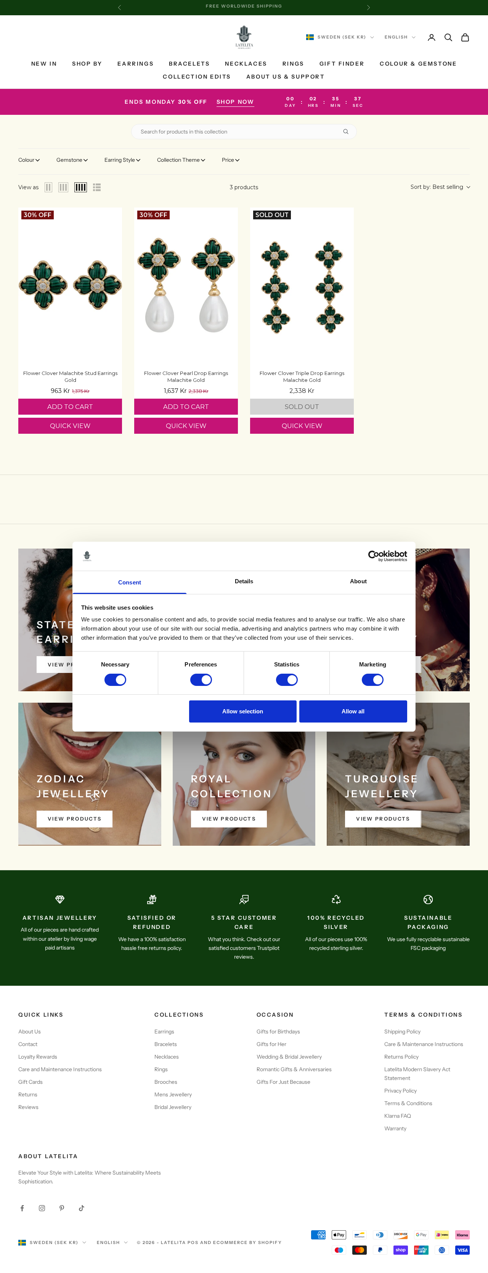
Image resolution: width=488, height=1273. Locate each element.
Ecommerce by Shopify (247, 1242)
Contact (27, 1044)
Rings (293, 63)
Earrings (135, 63)
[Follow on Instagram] (42, 1208)
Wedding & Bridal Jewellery (289, 1056)
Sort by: (437, 186)
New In (44, 63)
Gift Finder (342, 63)
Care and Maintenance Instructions (60, 1069)
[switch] (201, 680)
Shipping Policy (402, 1031)
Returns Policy (401, 1056)
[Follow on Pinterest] (62, 1208)
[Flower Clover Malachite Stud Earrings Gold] (70, 285)
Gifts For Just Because (283, 1081)
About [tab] (358, 581)
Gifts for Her (271, 1044)
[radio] (48, 187)
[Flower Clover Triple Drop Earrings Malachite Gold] (302, 285)
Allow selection (242, 711)
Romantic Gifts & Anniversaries (294, 1069)
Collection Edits (197, 77)
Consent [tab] (129, 582)
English (396, 37)
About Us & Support (285, 77)
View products (74, 819)
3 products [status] (244, 187)
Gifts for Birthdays (278, 1031)
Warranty (395, 1128)
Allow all (353, 711)
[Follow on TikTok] (81, 1208)
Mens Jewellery (173, 1094)
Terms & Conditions (408, 1103)
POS (193, 1242)
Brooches (165, 1081)
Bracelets (189, 63)
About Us (29, 1031)
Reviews (28, 1107)
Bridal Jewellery (172, 1107)
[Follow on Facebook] (22, 1208)
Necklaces (246, 63)
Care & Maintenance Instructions (423, 1044)
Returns (27, 1094)
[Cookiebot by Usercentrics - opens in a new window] (373, 556)
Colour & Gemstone (418, 63)
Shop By (87, 63)
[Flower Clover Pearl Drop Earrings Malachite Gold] (186, 285)
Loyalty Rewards (37, 1056)
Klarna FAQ (397, 1115)
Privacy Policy (400, 1090)
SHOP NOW (236, 101)
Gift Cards (30, 1081)
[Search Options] (349, 131)
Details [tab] (244, 581)
